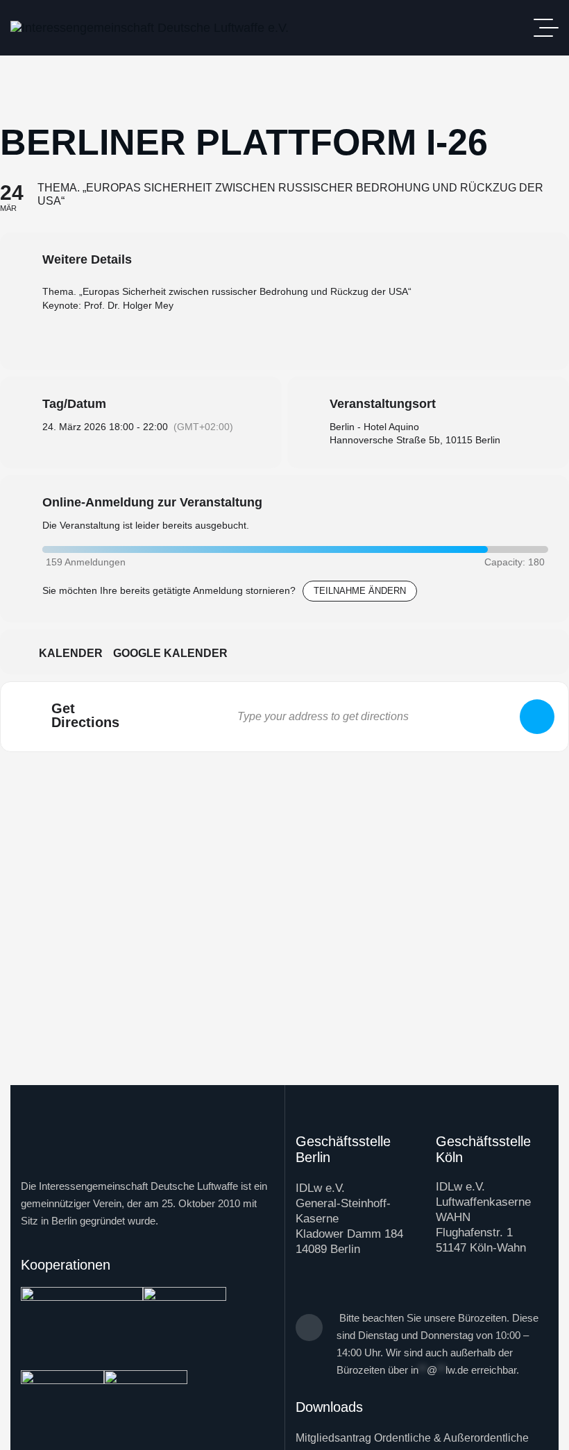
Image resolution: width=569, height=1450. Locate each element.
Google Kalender (170, 653)
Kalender (71, 653)
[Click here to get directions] (537, 716)
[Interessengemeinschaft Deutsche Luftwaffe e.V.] (149, 27)
